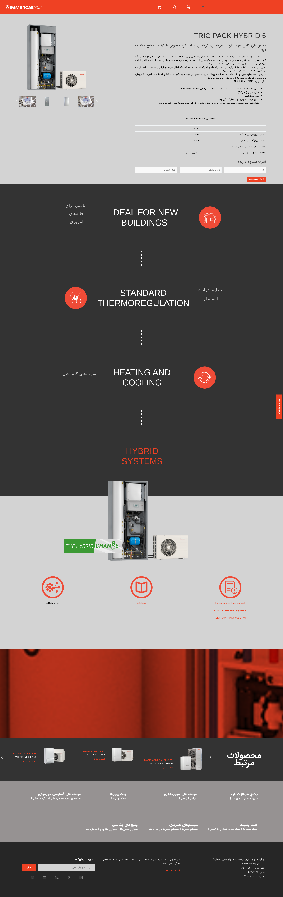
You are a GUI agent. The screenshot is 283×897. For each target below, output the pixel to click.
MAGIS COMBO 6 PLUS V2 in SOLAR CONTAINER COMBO (21, 757)
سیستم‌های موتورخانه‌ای (180, 794)
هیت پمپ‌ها (249, 824)
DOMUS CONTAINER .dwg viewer (230, 610)
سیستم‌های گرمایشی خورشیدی (59, 794)
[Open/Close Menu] (202, 7)
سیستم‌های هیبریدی (183, 824)
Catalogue (141, 603)
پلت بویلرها (118, 794)
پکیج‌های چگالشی (125, 824)
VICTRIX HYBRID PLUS (93, 754)
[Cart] (159, 7)
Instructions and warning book (230, 603)
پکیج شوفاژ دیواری (244, 794)
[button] (174, 7)
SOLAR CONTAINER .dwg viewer (230, 618)
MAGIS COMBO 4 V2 (162, 751)
